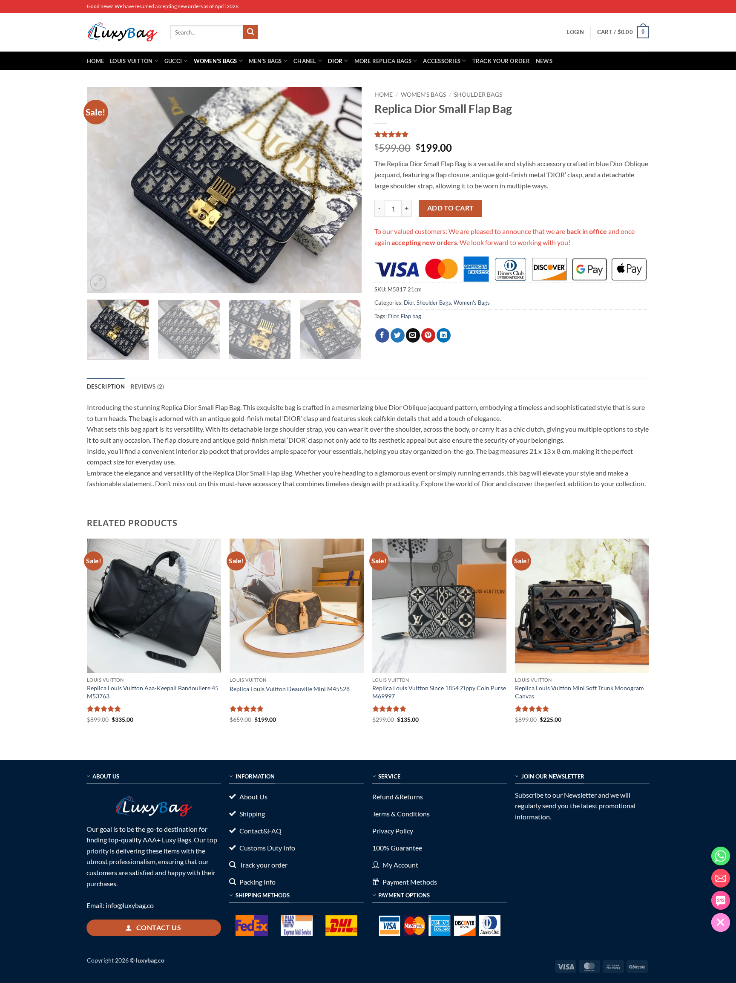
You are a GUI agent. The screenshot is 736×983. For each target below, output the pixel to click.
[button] (575, 31)
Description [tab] (106, 386)
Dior (335, 61)
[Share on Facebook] (382, 335)
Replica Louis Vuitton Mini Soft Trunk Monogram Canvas (579, 692)
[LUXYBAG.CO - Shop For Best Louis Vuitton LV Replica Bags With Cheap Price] (122, 32)
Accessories (441, 61)
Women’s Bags (215, 61)
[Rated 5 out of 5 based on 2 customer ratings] (511, 134)
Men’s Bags (265, 61)
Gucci (173, 61)
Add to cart (450, 208)
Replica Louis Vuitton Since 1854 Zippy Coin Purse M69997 (439, 692)
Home (95, 61)
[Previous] (103, 190)
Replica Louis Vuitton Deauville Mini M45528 (290, 688)
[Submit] (250, 32)
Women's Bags (423, 94)
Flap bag (411, 316)
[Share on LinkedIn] (444, 335)
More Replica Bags (382, 61)
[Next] (345, 190)
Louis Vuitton (131, 61)
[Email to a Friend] (413, 335)
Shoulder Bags (478, 94)
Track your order (501, 61)
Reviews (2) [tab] (147, 386)
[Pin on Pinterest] (428, 335)
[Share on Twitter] (398, 335)
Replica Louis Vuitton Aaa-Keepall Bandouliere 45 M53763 (152, 692)
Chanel (304, 61)
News (544, 61)
